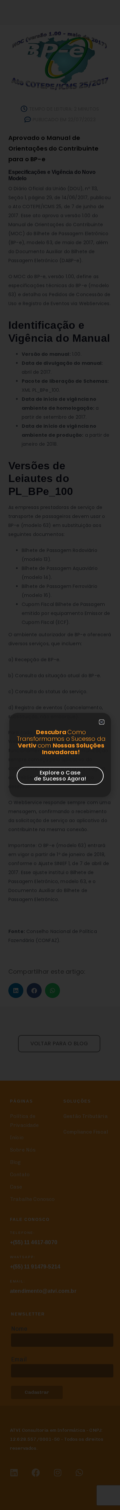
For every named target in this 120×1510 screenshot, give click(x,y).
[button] (101, 722)
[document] (60, 755)
